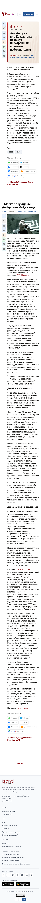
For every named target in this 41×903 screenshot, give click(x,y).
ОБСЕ (11, 152)
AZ (20, 899)
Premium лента (7, 814)
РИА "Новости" (23, 275)
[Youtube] (17, 875)
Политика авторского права (11, 861)
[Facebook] (8, 875)
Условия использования (10, 854)
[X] (13, 875)
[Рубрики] (37, 14)
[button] (4, 24)
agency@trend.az (7, 801)
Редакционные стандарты (11, 832)
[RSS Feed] (31, 875)
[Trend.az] (8, 14)
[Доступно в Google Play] (23, 884)
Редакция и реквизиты (9, 825)
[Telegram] (22, 875)
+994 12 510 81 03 (7, 798)
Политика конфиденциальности (13, 858)
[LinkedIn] (27, 875)
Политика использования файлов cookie (16, 864)
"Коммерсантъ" (24, 569)
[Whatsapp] (3, 875)
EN (16, 899)
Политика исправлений (10, 835)
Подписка (5, 843)
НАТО (19, 152)
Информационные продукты (11, 846)
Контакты (5, 829)
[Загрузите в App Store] (8, 884)
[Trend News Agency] (7, 781)
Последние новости (8, 811)
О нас (3, 822)
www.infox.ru (22, 708)
